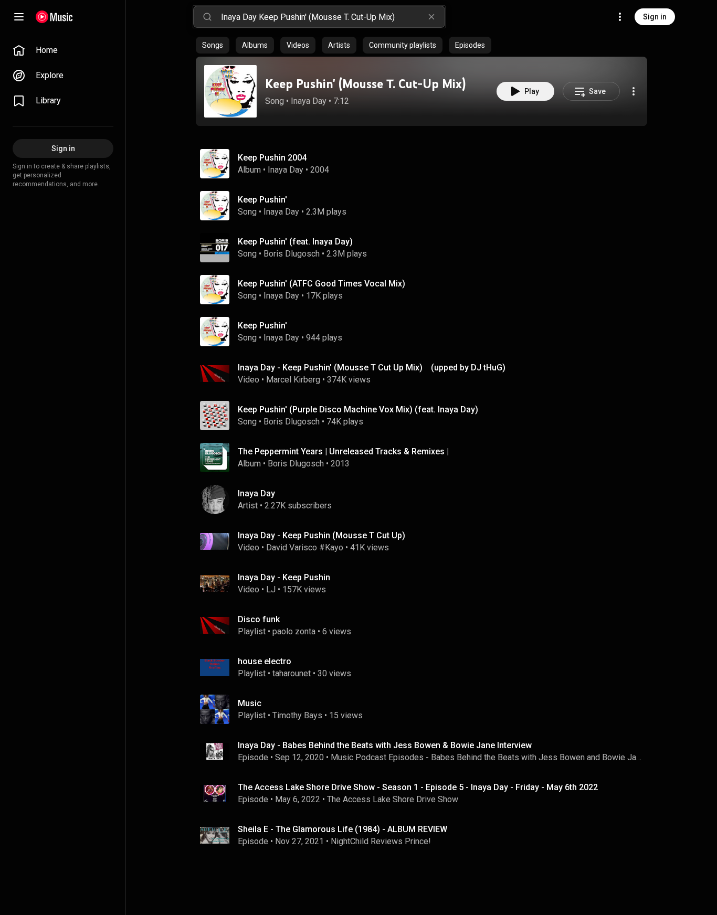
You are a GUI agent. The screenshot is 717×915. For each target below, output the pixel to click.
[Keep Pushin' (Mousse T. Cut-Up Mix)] (230, 91)
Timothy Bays (297, 715)
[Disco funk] (426, 625)
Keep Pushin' (262, 200)
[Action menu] (633, 91)
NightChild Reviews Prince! (381, 841)
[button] (230, 91)
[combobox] (333, 16)
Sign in (655, 17)
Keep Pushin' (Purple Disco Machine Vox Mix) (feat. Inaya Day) (358, 409)
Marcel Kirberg (293, 380)
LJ (271, 589)
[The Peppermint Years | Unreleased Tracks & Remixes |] (426, 457)
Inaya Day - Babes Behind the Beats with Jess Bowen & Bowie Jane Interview (385, 745)
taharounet (291, 673)
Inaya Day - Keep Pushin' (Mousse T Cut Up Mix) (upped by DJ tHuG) (371, 368)
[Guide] (19, 16)
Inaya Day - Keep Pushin (284, 577)
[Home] (54, 16)
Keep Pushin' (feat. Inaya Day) (295, 242)
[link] (63, 50)
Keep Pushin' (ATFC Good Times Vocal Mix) (321, 284)
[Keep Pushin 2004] (426, 164)
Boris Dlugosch (291, 254)
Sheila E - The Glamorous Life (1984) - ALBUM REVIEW (342, 829)
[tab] (212, 45)
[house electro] (426, 667)
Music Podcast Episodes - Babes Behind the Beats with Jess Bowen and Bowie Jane (487, 757)
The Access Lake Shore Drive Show (392, 799)
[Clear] (431, 16)
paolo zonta (293, 631)
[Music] (426, 709)
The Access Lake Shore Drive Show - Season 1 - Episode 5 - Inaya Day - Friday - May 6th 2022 (418, 787)
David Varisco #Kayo (304, 547)
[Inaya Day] (426, 499)
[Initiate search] (207, 16)
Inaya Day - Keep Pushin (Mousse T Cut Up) (321, 535)
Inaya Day (308, 101)
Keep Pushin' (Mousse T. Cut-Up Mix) (365, 83)
